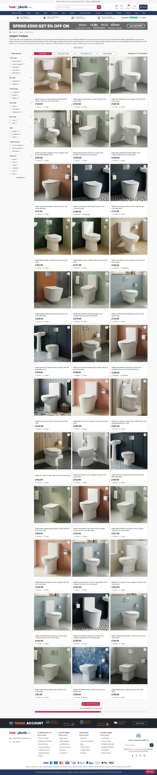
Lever (13, 106)
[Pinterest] (140, 755)
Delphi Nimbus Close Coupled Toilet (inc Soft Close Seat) (90, 261)
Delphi (21, 32)
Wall (13, 123)
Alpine (14, 159)
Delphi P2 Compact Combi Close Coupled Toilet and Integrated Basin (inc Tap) (128, 422)
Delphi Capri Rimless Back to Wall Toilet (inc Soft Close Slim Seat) (51, 207)
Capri (14, 165)
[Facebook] (132, 755)
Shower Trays (105, 741)
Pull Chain (15, 109)
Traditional (15, 134)
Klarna (41, 756)
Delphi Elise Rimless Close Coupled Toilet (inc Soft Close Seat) (89, 476)
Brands (128, 13)
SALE (143, 13)
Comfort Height (17, 145)
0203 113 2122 (96, 1)
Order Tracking (64, 741)
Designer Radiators (107, 747)
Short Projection (17, 148)
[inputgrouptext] (99, 7)
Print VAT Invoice (65, 747)
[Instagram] (144, 755)
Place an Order (44, 738)
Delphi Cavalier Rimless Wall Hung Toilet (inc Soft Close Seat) (127, 315)
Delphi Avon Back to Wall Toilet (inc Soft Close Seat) (52, 475)
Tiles (136, 13)
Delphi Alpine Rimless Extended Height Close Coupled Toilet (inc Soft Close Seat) (87, 315)
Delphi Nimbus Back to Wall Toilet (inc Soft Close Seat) (51, 261)
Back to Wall (16, 61)
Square (14, 98)
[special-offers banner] (78, 26)
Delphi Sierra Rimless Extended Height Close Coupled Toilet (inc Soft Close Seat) (125, 154)
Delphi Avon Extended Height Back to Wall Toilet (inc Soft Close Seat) (90, 368)
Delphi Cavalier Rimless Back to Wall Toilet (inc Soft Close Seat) (128, 637)
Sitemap (83, 753)
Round (14, 95)
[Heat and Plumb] (20, 7)
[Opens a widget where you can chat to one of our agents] (150, 772)
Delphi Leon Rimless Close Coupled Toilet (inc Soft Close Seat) (128, 261)
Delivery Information (45, 741)
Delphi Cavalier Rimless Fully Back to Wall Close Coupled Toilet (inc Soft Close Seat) (51, 637)
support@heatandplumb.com (21, 738)
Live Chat (63, 750)
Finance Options (44, 753)
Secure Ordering (44, 747)
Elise (13, 174)
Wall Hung (15, 73)
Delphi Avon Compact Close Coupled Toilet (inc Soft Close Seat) (128, 583)
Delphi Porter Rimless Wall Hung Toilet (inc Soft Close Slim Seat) (88, 207)
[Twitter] (136, 755)
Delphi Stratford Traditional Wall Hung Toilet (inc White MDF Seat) (127, 476)
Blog (81, 744)
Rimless (14, 84)
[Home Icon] (10, 32)
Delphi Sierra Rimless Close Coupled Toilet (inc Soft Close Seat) (128, 100)
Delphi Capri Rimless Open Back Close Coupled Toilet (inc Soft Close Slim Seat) (89, 529)
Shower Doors (106, 753)
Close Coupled (16, 64)
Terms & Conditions (87, 741)
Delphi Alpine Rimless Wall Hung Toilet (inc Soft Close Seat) (50, 690)
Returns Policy (43, 744)
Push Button (16, 112)
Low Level (15, 70)
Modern (14, 131)
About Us (83, 738)
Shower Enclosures (107, 744)
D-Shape (15, 92)
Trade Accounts (44, 750)
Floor (13, 120)
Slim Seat (15, 151)
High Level (15, 67)
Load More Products (92, 704)
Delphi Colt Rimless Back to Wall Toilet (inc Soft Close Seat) (89, 690)
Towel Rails (105, 750)
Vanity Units (105, 738)
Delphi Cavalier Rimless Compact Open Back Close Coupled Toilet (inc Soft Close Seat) (90, 583)
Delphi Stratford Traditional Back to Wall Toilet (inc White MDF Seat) (52, 368)
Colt (13, 171)
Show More (20, 177)
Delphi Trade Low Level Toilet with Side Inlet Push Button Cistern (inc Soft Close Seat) (51, 100)
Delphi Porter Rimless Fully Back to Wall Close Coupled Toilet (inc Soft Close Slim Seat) (88, 637)
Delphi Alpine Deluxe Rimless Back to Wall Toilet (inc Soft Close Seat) (52, 529)
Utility (14, 137)
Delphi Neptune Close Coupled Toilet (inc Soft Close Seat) (90, 422)
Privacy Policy (84, 747)
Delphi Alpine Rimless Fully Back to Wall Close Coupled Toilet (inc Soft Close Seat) (88, 154)
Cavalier (14, 168)
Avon (13, 162)
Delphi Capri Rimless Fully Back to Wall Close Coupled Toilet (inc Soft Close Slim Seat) (126, 368)
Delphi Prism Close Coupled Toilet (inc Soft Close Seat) (51, 422)
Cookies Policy (85, 750)
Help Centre (64, 738)
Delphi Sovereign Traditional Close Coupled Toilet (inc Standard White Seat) (51, 154)
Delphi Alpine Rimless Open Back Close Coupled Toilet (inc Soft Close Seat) (127, 529)
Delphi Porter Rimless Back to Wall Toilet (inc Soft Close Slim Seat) (127, 207)
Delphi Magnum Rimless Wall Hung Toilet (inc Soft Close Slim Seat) (51, 315)
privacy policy (138, 749)
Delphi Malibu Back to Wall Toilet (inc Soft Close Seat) (127, 690)
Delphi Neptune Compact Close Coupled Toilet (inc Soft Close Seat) (52, 583)
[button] (134, 7)
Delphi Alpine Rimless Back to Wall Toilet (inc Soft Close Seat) (89, 100)
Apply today (140, 723)
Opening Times (65, 744)
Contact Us (63, 753)
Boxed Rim (15, 81)
